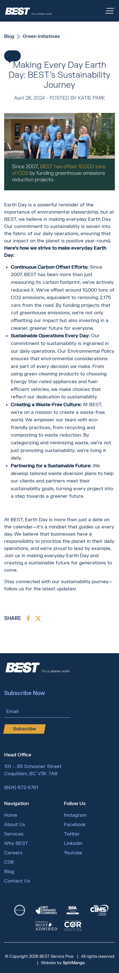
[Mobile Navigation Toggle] (110, 11)
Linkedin (73, 843)
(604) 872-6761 (21, 787)
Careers (13, 853)
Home (10, 815)
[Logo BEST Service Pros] (28, 11)
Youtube (73, 853)
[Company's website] (19, 910)
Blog (9, 872)
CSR (9, 862)
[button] (12, 55)
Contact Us (17, 881)
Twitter (72, 834)
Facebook (75, 824)
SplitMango (74, 963)
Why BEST (16, 843)
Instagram (75, 815)
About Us (14, 824)
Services (14, 834)
